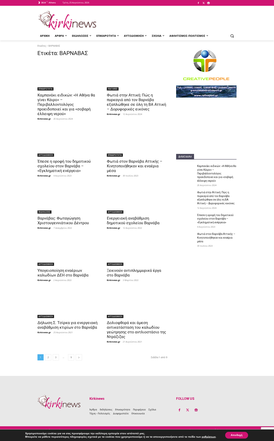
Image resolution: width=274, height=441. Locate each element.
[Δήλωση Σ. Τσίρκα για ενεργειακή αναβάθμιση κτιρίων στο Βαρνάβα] (67, 303)
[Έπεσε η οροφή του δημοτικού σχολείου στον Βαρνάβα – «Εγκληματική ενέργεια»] (67, 141)
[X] (203, 3)
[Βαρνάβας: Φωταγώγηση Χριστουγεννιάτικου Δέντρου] (67, 198)
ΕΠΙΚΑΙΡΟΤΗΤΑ (45, 88)
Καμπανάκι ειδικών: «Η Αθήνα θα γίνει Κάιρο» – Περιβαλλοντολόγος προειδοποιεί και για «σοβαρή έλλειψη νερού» (66, 104)
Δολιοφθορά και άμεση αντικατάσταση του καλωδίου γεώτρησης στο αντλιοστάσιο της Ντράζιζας (136, 329)
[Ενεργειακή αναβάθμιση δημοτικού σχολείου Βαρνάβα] (137, 198)
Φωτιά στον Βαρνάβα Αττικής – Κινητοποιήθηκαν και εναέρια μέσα (134, 166)
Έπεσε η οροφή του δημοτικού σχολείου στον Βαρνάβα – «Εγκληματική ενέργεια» (64, 166)
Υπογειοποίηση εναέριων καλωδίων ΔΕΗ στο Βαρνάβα (63, 272)
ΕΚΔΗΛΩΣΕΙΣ (44, 212)
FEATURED (112, 88)
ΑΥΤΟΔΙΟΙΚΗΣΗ (46, 155)
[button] (232, 35)
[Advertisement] (206, 130)
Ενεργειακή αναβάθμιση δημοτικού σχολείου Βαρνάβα (133, 220)
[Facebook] (198, 3)
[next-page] (79, 357)
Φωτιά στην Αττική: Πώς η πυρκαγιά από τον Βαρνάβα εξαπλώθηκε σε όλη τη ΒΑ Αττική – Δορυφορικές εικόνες (136, 102)
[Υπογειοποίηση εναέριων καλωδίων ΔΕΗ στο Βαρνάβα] (67, 251)
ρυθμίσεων (209, 437)
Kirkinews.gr (44, 118)
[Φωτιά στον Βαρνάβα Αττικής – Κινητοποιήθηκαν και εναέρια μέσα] (137, 141)
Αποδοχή (236, 435)
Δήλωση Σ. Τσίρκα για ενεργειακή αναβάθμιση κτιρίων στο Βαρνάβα (67, 325)
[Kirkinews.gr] (67, 20)
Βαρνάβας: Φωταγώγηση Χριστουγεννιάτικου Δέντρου (63, 220)
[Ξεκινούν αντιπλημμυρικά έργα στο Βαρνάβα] (137, 251)
